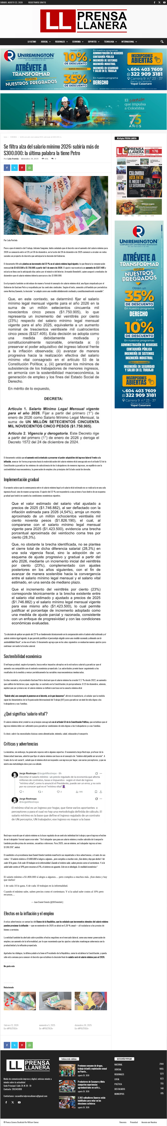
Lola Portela (13, 159)
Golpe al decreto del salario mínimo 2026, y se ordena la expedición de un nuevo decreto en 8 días (19, 1018)
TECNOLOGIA (109, 41)
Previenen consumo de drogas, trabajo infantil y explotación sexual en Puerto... (92, 1068)
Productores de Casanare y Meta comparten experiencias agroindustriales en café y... (91, 1084)
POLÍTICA (118, 1084)
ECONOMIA (76, 41)
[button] (162, 41)
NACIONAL (20, 140)
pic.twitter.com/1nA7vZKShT (30, 894)
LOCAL (116, 1079)
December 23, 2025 (72, 902)
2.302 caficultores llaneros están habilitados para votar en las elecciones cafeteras (91, 1100)
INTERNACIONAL (127, 41)
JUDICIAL (44, 41)
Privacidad (134, 1122)
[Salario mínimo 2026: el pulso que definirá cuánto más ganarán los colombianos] (55, 1001)
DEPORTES (92, 41)
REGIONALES (60, 41)
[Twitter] (159, 2)
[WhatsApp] (29, 167)
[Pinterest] (22, 167)
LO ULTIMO (32, 41)
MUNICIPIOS (119, 1093)
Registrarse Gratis (37, 2)
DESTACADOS (119, 1089)
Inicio (5, 137)
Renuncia (123, 1122)
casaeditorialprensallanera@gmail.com (31, 1096)
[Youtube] (164, 2)
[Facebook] (155, 2)
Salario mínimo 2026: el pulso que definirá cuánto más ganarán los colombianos (53, 1018)
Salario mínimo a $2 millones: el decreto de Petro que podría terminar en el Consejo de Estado (91, 1018)
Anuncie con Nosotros (149, 1122)
